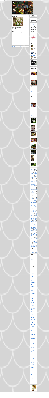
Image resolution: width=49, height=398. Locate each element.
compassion (35, 185)
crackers (31, 187)
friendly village (35, 200)
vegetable (33, 248)
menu (34, 217)
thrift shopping (32, 246)
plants (34, 225)
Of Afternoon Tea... (32, 44)
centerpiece (35, 180)
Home (20, 46)
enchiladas (32, 193)
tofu (36, 246)
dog (32, 191)
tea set (33, 243)
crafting (35, 187)
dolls (35, 191)
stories (34, 239)
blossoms (31, 176)
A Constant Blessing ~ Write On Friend (33, 321)
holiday (36, 207)
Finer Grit (32, 311)
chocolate (34, 182)
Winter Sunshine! (32, 376)
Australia (31, 172)
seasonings (31, 234)
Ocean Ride (32, 330)
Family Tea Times (32, 288)
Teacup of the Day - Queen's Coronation (33, 343)
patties (33, 223)
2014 (31, 259)
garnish (35, 202)
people (35, 223)
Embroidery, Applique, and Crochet (33, 304)
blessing (33, 175)
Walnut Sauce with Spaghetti (32, 276)
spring (31, 238)
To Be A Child (32, 364)
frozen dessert (31, 201)
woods (34, 252)
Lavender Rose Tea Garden (33, 291)
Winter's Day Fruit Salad (33, 319)
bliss (36, 175)
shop (35, 235)
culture (33, 189)
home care (31, 208)
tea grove (31, 242)
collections (35, 184)
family (31, 195)
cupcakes (34, 189)
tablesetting (34, 241)
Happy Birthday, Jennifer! (32, 357)
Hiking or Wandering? (33, 371)
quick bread (31, 227)
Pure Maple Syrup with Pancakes (33, 312)
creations (35, 188)
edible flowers (36, 192)
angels (33, 170)
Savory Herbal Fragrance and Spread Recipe (32, 327)
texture (35, 245)
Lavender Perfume (32, 290)
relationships (31, 230)
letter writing (34, 214)
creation (33, 188)
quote (33, 228)
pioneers (31, 225)
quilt (35, 227)
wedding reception (32, 251)
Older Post (28, 46)
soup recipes (33, 237)
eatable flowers (33, 192)
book (35, 176)
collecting (31, 184)
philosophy (31, 224)
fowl (31, 200)
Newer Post (13, 46)
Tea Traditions (32, 284)
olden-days (35, 221)
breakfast (35, 177)
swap (34, 240)
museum (35, 218)
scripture (36, 233)
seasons (33, 234)
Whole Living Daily (32, 116)
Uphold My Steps (32, 380)
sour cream (35, 237)
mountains (31, 218)
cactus (35, 178)
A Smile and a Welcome (33, 293)
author (32, 172)
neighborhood (31, 220)
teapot (31, 244)
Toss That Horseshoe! (33, 370)
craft (33, 187)
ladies (31, 213)
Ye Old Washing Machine (32, 377)
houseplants (35, 210)
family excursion (34, 195)
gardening (31, 202)
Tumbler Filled (32, 349)
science (32, 233)
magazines (34, 216)
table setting (31, 241)
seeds (36, 234)
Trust (31, 342)
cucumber (31, 189)
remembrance (35, 230)
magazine (32, 216)
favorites (32, 198)
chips (32, 182)
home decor (34, 208)
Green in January (32, 317)
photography (35, 224)
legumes (31, 214)
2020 (31, 257)
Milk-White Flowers (33, 282)
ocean (31, 221)
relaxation (33, 230)
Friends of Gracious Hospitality (33, 55)
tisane (34, 246)
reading (34, 229)
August (32, 268)
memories (32, 217)
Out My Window (32, 91)
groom (32, 205)
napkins (31, 219)
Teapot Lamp (32, 305)
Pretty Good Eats (32, 90)
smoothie (33, 236)
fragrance (33, 200)
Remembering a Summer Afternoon (33, 302)
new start (35, 220)
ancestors (31, 170)
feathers (34, 198)
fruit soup (35, 201)
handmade (36, 205)
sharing (31, 235)
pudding (35, 226)
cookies (35, 186)
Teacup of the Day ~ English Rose (33, 285)
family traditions (34, 197)
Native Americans (34, 219)
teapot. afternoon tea (34, 244)
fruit (33, 201)
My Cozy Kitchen (32, 47)
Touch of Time (32, 295)
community (32, 185)
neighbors (33, 220)
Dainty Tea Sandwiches (33, 362)
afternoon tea (32, 169)
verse (34, 249)
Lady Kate (32, 366)
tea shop (35, 243)
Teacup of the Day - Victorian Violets (33, 358)
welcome (34, 251)
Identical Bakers (32, 279)
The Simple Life (32, 378)
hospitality (31, 210)
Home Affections (32, 351)
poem (36, 225)
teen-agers (31, 245)
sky (32, 236)
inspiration (36, 211)
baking (31, 173)
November (32, 266)
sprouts (33, 238)
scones (34, 233)
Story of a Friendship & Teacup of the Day (33, 274)
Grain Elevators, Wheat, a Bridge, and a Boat (33, 316)
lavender (36, 213)
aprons (35, 171)
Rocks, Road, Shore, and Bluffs (33, 345)
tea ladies (33, 242)
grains (35, 204)
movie (33, 218)
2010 (31, 262)
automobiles (36, 172)
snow (35, 236)
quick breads (34, 227)
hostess (33, 210)
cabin (33, 178)
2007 (31, 264)
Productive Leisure (32, 367)
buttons (31, 178)
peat (34, 223)
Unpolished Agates (32, 347)
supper (33, 240)
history (32, 207)
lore (36, 215)
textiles (33, 245)
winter (31, 252)
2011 (31, 261)
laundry (33, 213)
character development (32, 181)
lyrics (31, 216)
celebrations (32, 180)
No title (32, 275)
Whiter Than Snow (32, 303)
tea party (35, 242)
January (32, 273)
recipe (36, 229)
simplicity (31, 236)
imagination (34, 211)
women (33, 252)
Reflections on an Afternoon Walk (32, 315)
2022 (31, 256)
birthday (31, 175)
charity (34, 181)
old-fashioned (33, 221)
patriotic (31, 223)
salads (33, 232)
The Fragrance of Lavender (32, 292)
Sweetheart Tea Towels (33, 344)
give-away (36, 203)
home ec (36, 208)
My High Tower (32, 374)
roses (33, 231)
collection (33, 184)
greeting (31, 205)
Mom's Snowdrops (32, 280)
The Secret (32, 355)
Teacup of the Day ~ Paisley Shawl (33, 306)
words (36, 252)
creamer (31, 188)
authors (34, 172)
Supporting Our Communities (32, 340)
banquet (32, 173)
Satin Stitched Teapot (33, 338)
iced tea (32, 211)
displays (31, 191)
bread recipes (33, 177)
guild (34, 205)
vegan (31, 248)
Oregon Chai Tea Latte (33, 286)
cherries (36, 181)
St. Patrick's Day (35, 238)
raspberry (31, 229)
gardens (34, 202)
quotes (35, 228)
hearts (32, 206)
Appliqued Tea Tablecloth (32, 296)
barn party (36, 173)
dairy (36, 189)
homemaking (32, 209)
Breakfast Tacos (32, 297)
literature (31, 215)
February (36, 198)
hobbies (34, 207)
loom (35, 215)
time (33, 246)
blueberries (33, 176)
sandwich (35, 232)
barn (34, 173)
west (36, 251)
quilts (31, 228)
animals (35, 170)
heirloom (35, 206)
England (35, 193)
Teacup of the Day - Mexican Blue (33, 350)
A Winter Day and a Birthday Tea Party (33, 360)
